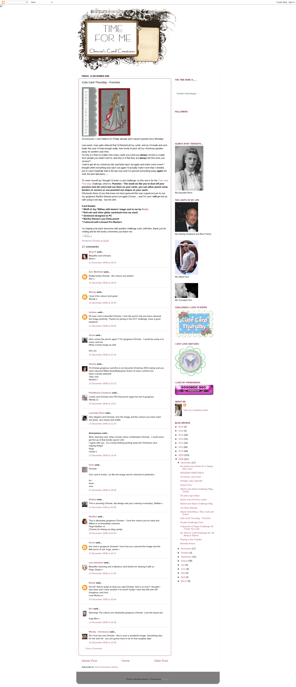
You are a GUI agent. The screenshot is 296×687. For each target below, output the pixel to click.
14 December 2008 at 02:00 (102, 533)
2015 (181, 431)
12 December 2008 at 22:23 (102, 383)
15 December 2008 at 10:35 (102, 642)
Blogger (165, 679)
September (186, 557)
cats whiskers (96, 562)
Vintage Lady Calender (191, 481)
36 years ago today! (190, 495)
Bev (91, 609)
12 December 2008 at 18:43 (102, 283)
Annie (92, 335)
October (185, 553)
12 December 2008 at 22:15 (102, 355)
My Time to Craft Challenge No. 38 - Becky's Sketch (197, 534)
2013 (181, 439)
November (186, 548)
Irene (91, 465)
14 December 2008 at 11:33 (102, 573)
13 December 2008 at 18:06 (102, 490)
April (183, 577)
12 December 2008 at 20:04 (102, 326)
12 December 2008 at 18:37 (102, 262)
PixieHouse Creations (100, 393)
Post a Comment (94, 648)
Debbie (92, 499)
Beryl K (92, 252)
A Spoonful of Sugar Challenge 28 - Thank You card (196, 527)
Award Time (186, 485)
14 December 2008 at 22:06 (102, 622)
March (184, 581)
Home (126, 660)
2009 (181, 455)
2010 (181, 451)
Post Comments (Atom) (106, 667)
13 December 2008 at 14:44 (102, 455)
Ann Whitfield (96, 272)
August (184, 561)
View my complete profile (195, 410)
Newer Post (89, 660)
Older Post (161, 660)
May (183, 573)
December (186, 463)
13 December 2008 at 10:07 (102, 404)
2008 (181, 459)
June (183, 569)
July (183, 565)
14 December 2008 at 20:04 (102, 599)
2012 (181, 443)
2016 (181, 427)
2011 (181, 447)
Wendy (92, 292)
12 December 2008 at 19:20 (102, 303)
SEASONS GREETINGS (192, 473)
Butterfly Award (187, 543)
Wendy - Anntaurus (99, 632)
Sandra (92, 364)
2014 (181, 435)
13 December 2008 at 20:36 (102, 507)
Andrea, (93, 312)
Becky (145, 209)
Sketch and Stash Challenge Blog (196, 504)
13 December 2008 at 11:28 (102, 424)
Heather (93, 516)
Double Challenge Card (191, 522)
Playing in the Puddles (191, 539)
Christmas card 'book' (190, 477)
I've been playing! (188, 508)
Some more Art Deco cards (193, 500)
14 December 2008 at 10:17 (102, 553)
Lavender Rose (97, 413)
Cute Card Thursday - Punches (195, 518)
